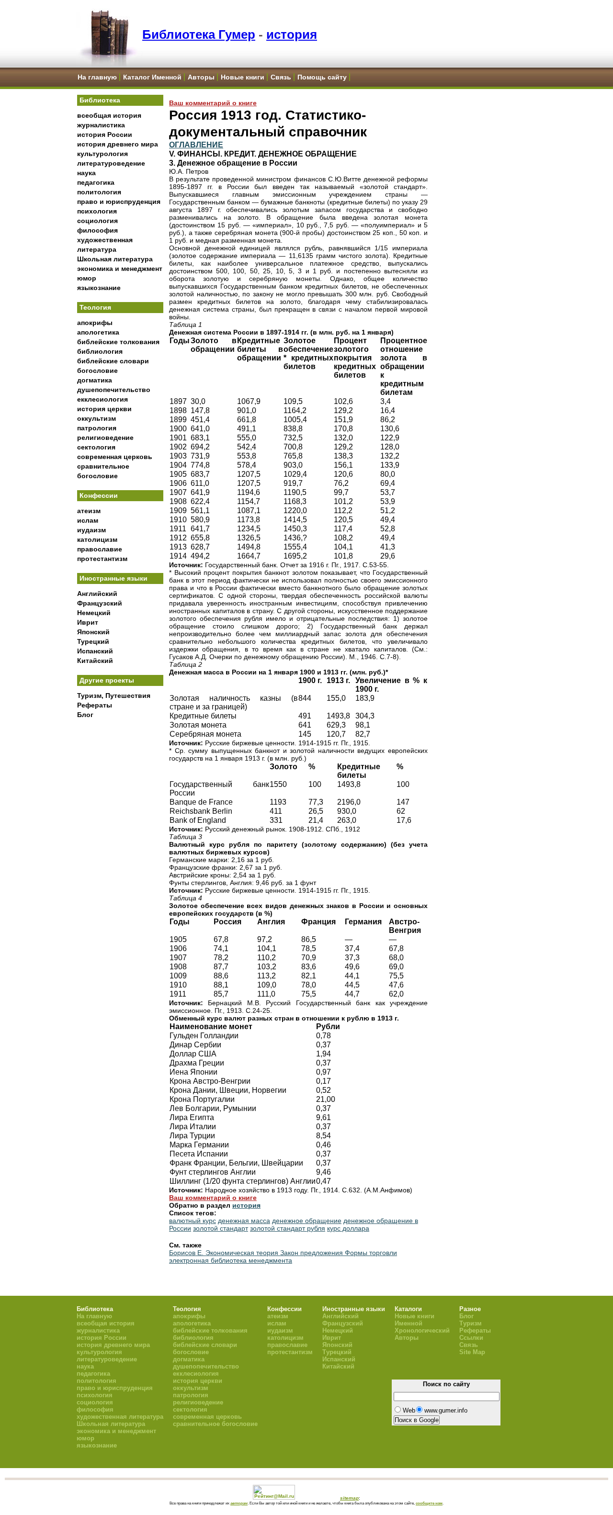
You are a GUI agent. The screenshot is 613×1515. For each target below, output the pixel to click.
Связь (281, 77)
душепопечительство (113, 389)
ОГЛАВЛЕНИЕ (196, 144)
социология (97, 220)
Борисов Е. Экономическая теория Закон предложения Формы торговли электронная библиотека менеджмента (283, 1256)
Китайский (95, 660)
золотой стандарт (220, 1228)
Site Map (472, 1352)
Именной (408, 1323)
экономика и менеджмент (119, 268)
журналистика (101, 125)
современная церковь (114, 456)
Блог (85, 714)
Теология (95, 307)
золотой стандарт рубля (287, 1228)
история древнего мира (117, 144)
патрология (96, 428)
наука (86, 173)
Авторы (201, 77)
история (291, 34)
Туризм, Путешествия (113, 695)
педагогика (95, 182)
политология (99, 192)
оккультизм (96, 418)
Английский (97, 593)
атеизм (89, 511)
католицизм (97, 539)
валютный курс (192, 1220)
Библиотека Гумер (198, 34)
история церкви (104, 409)
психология (97, 211)
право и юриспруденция (118, 201)
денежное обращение (306, 1220)
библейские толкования (118, 342)
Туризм (470, 1323)
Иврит (87, 622)
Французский (99, 603)
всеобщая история (109, 115)
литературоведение (111, 163)
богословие (97, 370)
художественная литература (120, 1416)
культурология (102, 153)
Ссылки (471, 1337)
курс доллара (348, 1228)
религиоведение (105, 437)
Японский (93, 632)
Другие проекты (106, 680)
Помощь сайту (322, 77)
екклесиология (102, 399)
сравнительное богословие (215, 1423)
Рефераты (94, 705)
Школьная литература (115, 259)
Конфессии (98, 495)
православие (99, 549)
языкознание (99, 288)
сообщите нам (429, 1503)
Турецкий (93, 641)
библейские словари (113, 361)
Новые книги (242, 77)
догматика (94, 380)
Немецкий (94, 613)
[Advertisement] (120, 881)
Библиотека (99, 100)
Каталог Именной (152, 77)
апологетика (98, 332)
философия (97, 230)
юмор (86, 278)
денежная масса (244, 1220)
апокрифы (95, 322)
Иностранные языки (113, 578)
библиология (100, 351)
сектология (96, 447)
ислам (87, 520)
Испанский (95, 651)
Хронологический (422, 1330)
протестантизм (102, 558)
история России (104, 134)
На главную (97, 77)
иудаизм (91, 530)
